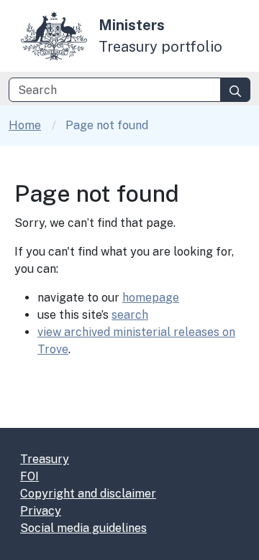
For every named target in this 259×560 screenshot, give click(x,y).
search (130, 315)
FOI (29, 476)
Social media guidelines (83, 528)
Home (25, 125)
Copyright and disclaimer (88, 493)
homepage (150, 297)
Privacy (40, 511)
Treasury (44, 459)
